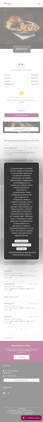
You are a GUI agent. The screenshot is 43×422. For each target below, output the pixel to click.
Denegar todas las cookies (21, 245)
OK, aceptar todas (21, 241)
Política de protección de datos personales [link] (22, 252)
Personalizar (21, 249)
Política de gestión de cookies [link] (22, 255)
